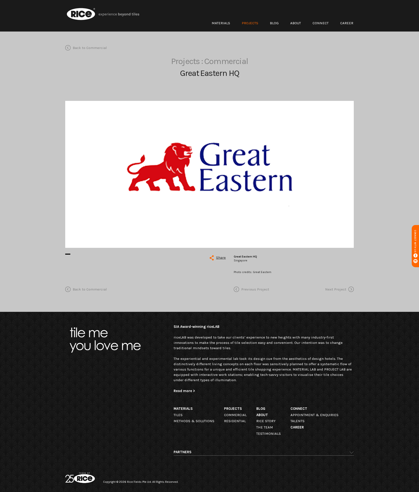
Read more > (184, 391)
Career (346, 23)
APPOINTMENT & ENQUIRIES (314, 415)
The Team (264, 427)
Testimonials (268, 433)
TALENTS (297, 421)
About (295, 23)
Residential (235, 421)
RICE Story (266, 421)
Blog (274, 23)
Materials (221, 23)
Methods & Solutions (194, 421)
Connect (321, 23)
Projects (250, 23)
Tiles (178, 415)
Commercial (235, 415)
